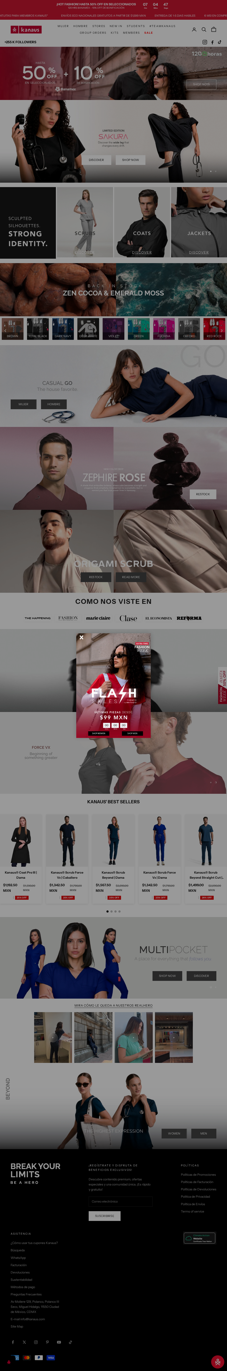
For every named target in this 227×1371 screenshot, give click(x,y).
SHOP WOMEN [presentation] (98, 733)
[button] (81, 637)
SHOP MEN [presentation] (132, 733)
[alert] (113, 686)
